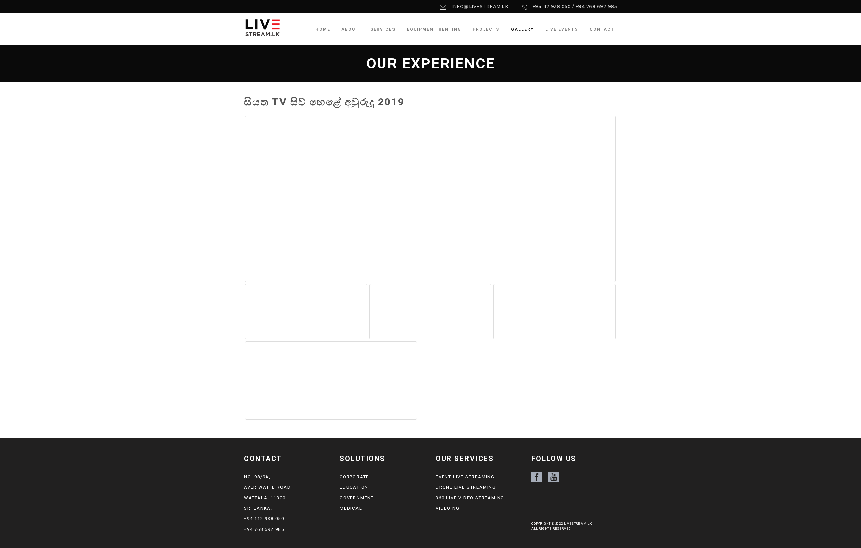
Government (357, 497)
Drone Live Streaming (466, 487)
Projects (486, 29)
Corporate (354, 476)
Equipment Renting (434, 29)
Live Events (561, 29)
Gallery (522, 29)
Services (383, 29)
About (350, 29)
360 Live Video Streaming (470, 497)
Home (322, 29)
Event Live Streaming (465, 476)
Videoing (447, 508)
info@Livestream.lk (479, 6)
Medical (351, 508)
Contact (602, 29)
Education (354, 487)
